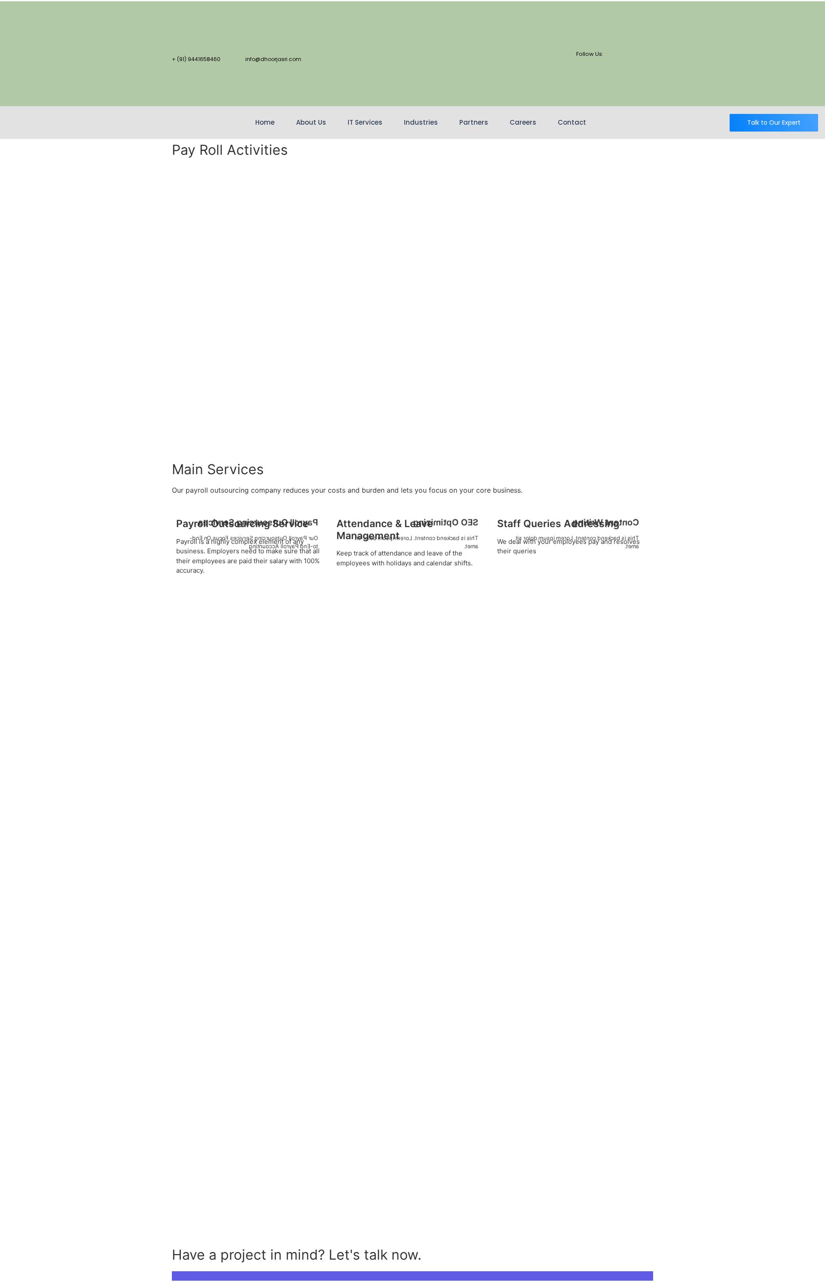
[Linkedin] (642, 64)
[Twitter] (642, 40)
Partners (473, 122)
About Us (311, 122)
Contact (572, 122)
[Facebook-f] (642, 16)
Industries (421, 122)
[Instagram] (642, 88)
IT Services (365, 122)
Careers (523, 122)
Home (265, 122)
